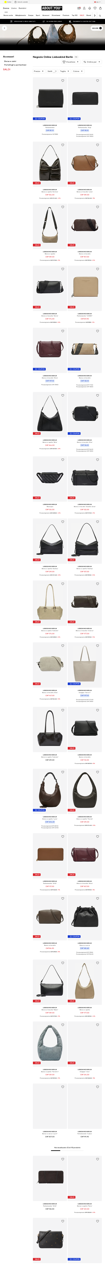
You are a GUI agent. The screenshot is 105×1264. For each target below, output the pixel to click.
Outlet (9, 2)
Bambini (22, 8)
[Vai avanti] (95, 15)
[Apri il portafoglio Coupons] (78, 8)
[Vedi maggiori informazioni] (50, 136)
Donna (6, 8)
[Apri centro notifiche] (89, 8)
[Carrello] (100, 8)
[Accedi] (84, 8)
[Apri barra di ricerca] (99, 16)
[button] (70, 62)
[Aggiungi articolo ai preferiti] (62, 80)
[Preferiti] (95, 8)
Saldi (50, 71)
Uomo (14, 8)
